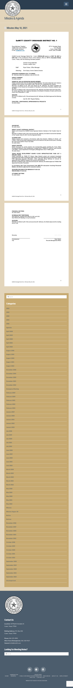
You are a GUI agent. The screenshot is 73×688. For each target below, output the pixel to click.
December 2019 (11, 373)
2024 (7, 316)
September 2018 (11, 561)
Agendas (9, 327)
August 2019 (10, 354)
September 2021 (11, 573)
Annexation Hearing (14, 675)
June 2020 (9, 458)
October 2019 (10, 546)
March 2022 (10, 484)
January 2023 (10, 427)
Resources (46, 676)
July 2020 (9, 438)
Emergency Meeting (12, 389)
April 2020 (9, 339)
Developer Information (37, 675)
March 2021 (10, 481)
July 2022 (9, 446)
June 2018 (9, 450)
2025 (7, 320)
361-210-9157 (25, 640)
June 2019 (9, 454)
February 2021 (10, 400)
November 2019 (11, 527)
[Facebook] (29, 669)
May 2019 (9, 492)
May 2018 (9, 488)
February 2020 (10, 396)
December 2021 (11, 381)
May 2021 (9, 500)
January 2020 (10, 416)
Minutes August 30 (12, 511)
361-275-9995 (13, 638)
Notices (8, 519)
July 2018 (9, 431)
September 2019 (11, 565)
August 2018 (10, 350)
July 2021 (9, 442)
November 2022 (11, 538)
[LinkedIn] (43, 669)
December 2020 (11, 377)
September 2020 (11, 569)
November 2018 (11, 523)
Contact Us (41, 677)
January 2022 (10, 423)
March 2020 (10, 477)
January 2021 (10, 419)
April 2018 (9, 331)
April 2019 (9, 335)
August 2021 (10, 362)
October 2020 (10, 550)
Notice (8, 515)
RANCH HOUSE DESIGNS (40, 680)
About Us (55, 676)
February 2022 (10, 404)
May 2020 (9, 496)
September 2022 (11, 577)
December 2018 (11, 370)
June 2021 (9, 461)
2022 (7, 308)
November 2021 (11, 534)
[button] (66, 4)
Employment (64, 676)
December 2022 (11, 385)
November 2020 (11, 531)
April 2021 (9, 343)
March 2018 (10, 469)
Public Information (26, 676)
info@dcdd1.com (15, 643)
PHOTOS (32, 677)
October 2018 (10, 542)
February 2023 (10, 408)
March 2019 (10, 473)
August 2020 (10, 358)
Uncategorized (11, 580)
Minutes (9, 507)
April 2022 (9, 347)
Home (7, 676)
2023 (7, 312)
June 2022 (9, 465)
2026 (7, 323)
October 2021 (10, 554)
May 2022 (9, 504)
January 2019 (10, 412)
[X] (36, 669)
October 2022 (10, 557)
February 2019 (10, 393)
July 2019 (9, 435)
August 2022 (10, 366)
